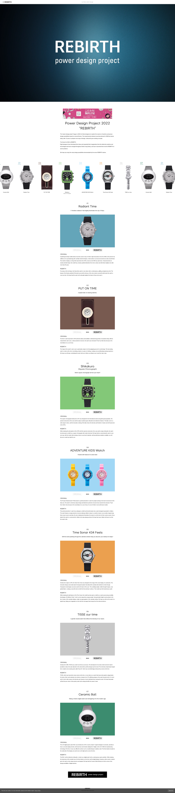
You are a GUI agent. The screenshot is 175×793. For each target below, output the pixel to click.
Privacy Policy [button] (38, 790)
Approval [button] (171, 790)
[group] (26, 178)
